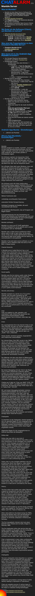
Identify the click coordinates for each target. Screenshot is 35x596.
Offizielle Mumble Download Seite (15, 34)
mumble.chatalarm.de (12, 49)
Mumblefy (28, 40)
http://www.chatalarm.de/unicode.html (13, 592)
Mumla (28, 38)
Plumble (29, 37)
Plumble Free (23, 60)
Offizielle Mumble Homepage (14, 18)
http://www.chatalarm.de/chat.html (12, 590)
